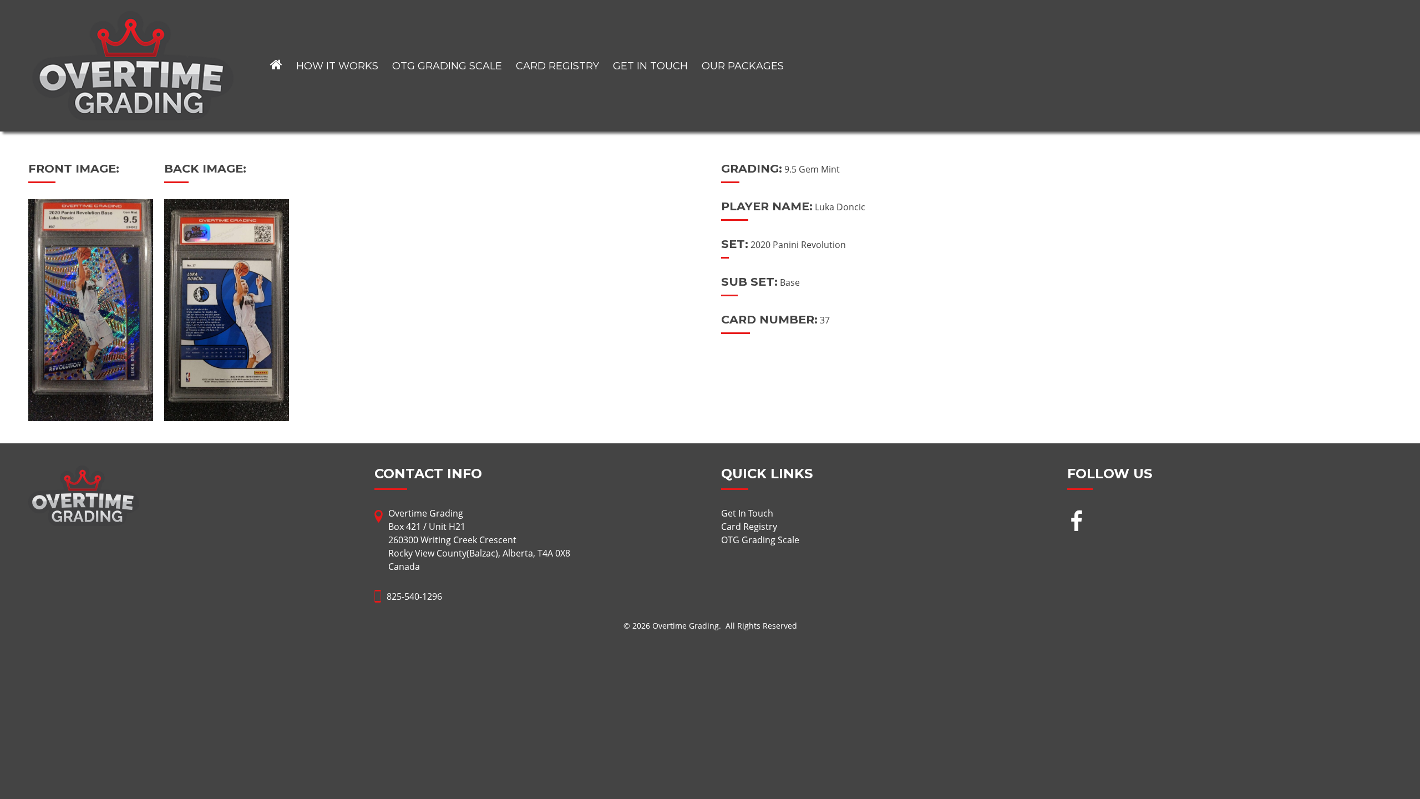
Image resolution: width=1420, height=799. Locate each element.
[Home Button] (276, 66)
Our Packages (743, 66)
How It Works (337, 66)
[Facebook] (1076, 522)
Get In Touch (650, 66)
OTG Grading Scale (447, 66)
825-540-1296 (414, 596)
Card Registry (557, 66)
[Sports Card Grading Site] (132, 18)
